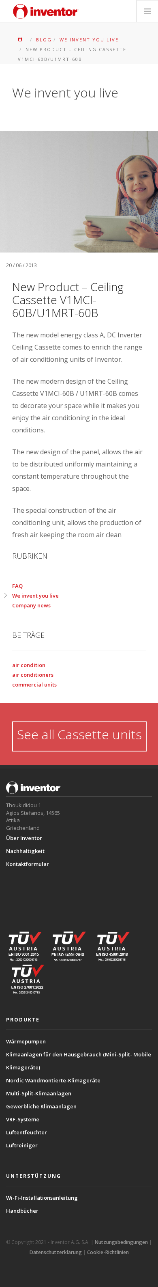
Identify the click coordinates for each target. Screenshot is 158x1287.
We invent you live (35, 595)
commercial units (34, 684)
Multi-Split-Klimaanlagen (38, 1093)
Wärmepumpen (26, 1041)
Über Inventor (24, 838)
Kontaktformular (27, 864)
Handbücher (22, 1210)
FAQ (17, 586)
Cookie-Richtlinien (108, 1252)
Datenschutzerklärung (56, 1252)
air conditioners (32, 674)
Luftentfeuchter (26, 1132)
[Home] (46, 11)
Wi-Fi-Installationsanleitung (42, 1197)
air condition (28, 665)
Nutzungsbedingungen (121, 1242)
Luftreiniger (22, 1145)
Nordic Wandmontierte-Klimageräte (53, 1080)
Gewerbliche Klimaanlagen (41, 1106)
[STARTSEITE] (22, 40)
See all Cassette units (79, 734)
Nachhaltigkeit (25, 851)
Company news (31, 605)
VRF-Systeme (22, 1119)
